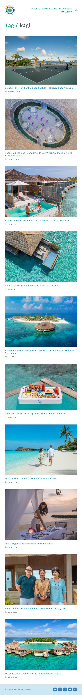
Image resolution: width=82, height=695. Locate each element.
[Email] (55, 689)
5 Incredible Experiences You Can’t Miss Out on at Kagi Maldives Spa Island (40, 352)
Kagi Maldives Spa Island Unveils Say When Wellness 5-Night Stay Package (38, 154)
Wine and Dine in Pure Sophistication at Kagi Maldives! (35, 413)
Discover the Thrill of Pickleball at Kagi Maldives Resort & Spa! (39, 88)
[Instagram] (60, 689)
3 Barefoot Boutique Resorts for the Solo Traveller (32, 285)
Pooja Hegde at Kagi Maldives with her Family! (30, 543)
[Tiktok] (75, 689)
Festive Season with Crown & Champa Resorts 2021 (33, 673)
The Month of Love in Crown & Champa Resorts (30, 478)
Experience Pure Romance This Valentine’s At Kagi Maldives (37, 220)
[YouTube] (70, 689)
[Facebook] (65, 689)
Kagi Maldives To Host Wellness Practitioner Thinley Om (35, 608)
